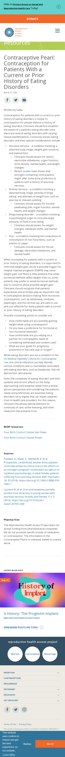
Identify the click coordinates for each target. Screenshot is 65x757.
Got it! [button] (50, 744)
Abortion (9, 672)
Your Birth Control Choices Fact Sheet (25, 432)
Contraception (12, 678)
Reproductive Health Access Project (22, 617)
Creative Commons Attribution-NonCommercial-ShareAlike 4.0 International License (31, 730)
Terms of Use (10, 724)
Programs (9, 689)
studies (27, 171)
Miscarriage (10, 683)
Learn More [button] (9, 754)
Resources (9, 694)
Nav (57, 31)
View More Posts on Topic (21, 627)
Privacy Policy (25, 724)
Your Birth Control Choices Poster (23, 437)
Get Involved (11, 700)
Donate (32, 19)
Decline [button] (27, 744)
